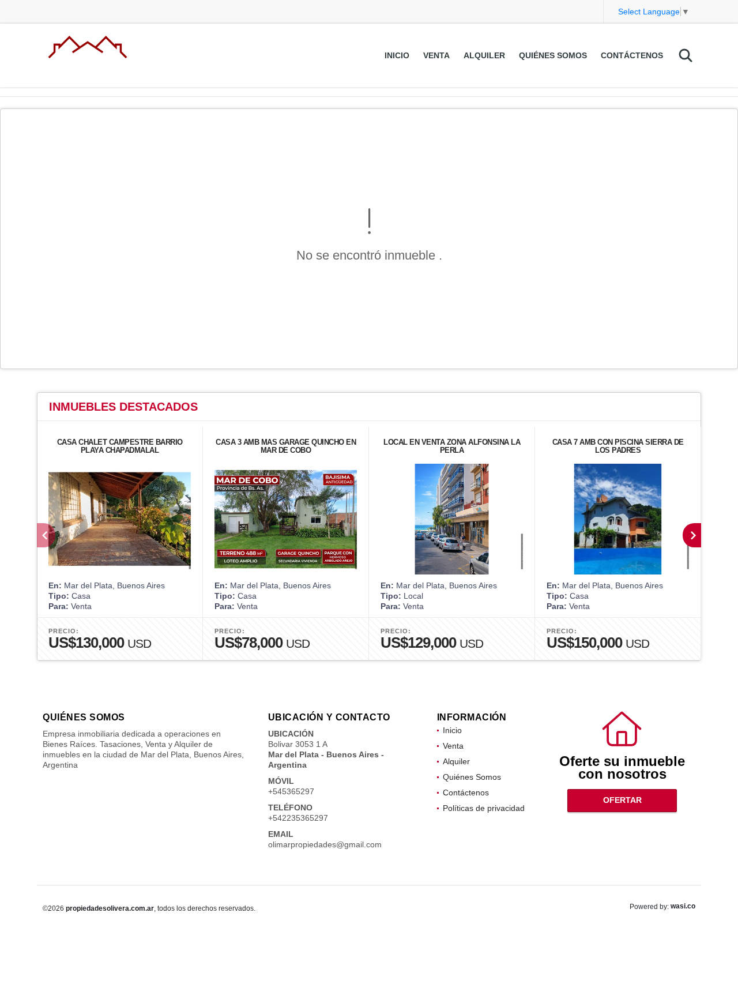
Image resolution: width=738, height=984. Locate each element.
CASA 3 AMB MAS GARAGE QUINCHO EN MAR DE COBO (286, 446)
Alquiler (484, 55)
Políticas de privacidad (484, 808)
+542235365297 (298, 817)
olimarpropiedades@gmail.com (325, 844)
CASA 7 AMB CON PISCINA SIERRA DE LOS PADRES (618, 446)
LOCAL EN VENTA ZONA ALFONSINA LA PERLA (451, 446)
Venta (436, 55)
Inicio (397, 55)
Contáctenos (632, 55)
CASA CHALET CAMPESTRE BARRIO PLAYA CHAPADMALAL (120, 446)
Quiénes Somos (553, 55)
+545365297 (291, 791)
